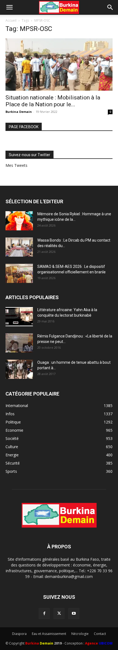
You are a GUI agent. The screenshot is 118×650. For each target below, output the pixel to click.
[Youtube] (73, 613)
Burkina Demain (18, 112)
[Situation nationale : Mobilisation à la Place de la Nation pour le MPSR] (59, 64)
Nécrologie (80, 633)
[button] (9, 7)
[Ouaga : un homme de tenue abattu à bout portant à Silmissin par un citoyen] (19, 369)
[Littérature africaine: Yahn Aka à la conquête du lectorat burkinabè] (19, 316)
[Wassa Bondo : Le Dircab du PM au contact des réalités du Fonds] (19, 247)
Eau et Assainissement (49, 633)
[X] (59, 613)
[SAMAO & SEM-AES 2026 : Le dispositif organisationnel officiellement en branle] (19, 273)
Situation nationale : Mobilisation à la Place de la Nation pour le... (52, 101)
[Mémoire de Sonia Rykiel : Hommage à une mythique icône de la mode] (19, 220)
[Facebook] (44, 613)
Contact (100, 633)
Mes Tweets (16, 165)
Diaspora (19, 633)
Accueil (10, 20)
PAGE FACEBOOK (23, 127)
